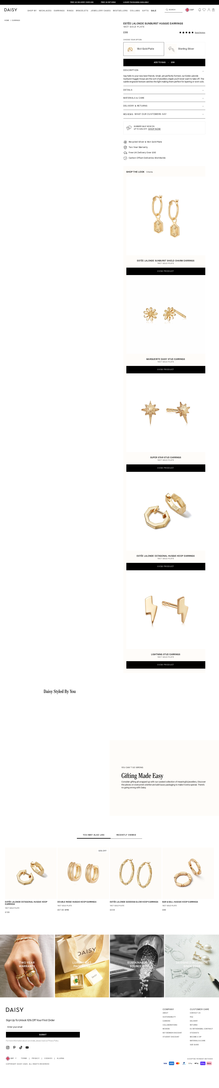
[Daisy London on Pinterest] (14, 1047)
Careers (166, 1021)
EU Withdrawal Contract (201, 1029)
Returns (194, 1025)
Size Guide (194, 1045)
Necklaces (45, 11)
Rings (70, 11)
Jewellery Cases (101, 11)
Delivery (194, 1021)
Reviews (166, 1029)
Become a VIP (195, 1037)
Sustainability (169, 1017)
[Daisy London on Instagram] (8, 1047)
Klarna (60, 1058)
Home (7, 20)
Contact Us (195, 1013)
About (165, 1013)
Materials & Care (197, 1041)
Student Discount (171, 1037)
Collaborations (170, 1025)
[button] (213, 9)
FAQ (191, 1017)
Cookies (48, 1058)
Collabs (135, 11)
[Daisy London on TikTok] (21, 1047)
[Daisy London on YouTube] (27, 1047)
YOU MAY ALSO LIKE (93, 835)
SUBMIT (43, 1035)
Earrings (59, 11)
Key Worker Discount (172, 1033)
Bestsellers (120, 11)
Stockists (194, 1033)
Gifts (145, 11)
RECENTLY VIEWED (126, 835)
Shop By (32, 11)
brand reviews (200, 33)
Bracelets (82, 11)
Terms (24, 1058)
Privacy (36, 1058)
